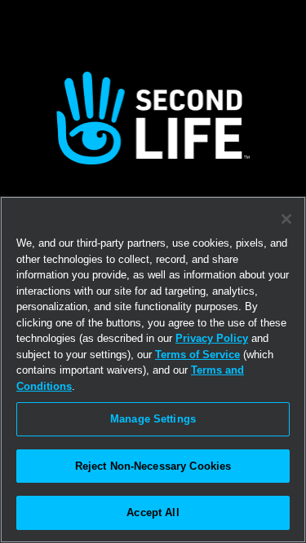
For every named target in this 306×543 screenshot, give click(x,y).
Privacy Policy (211, 338)
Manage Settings (153, 419)
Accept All (152, 512)
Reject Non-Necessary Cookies (153, 466)
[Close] (286, 219)
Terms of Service (197, 354)
